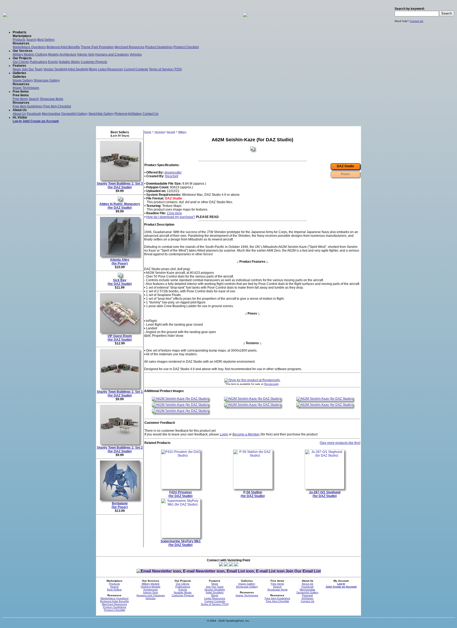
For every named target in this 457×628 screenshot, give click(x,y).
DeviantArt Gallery (74, 114)
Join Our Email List (303, 571)
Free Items (20, 99)
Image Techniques (26, 88)
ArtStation (135, 114)
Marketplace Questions (29, 47)
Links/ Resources (110, 69)
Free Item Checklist (57, 106)
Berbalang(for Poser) (120, 505)
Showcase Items (51, 99)
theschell (171, 176)
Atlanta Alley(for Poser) (119, 261)
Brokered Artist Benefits (63, 47)
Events (53, 62)
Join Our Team (32, 69)
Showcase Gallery (47, 80)
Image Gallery (23, 80)
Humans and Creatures (112, 54)
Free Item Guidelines (28, 106)
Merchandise (51, 114)
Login (224, 434)
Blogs (93, 69)
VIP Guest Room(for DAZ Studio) (119, 338)
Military (182, 131)
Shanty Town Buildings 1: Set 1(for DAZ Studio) (120, 393)
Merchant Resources (129, 47)
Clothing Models (47, 54)
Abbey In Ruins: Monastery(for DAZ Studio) (119, 206)
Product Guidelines (159, 47)
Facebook (34, 114)
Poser (345, 174)
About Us (19, 114)
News (17, 69)
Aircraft (171, 131)
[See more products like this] (340, 443)
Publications (38, 62)
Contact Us (416, 21)
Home (147, 131)
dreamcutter (173, 172)
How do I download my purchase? (170, 217)
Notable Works (69, 62)
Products (19, 40)
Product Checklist (186, 47)
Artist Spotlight (78, 69)
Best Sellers (45, 40)
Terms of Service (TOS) (165, 69)
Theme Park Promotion (97, 47)
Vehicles (136, 54)
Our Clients (21, 62)
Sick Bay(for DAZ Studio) (120, 282)
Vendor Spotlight (55, 69)
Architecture (67, 54)
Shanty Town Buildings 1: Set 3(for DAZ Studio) (120, 185)
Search (31, 40)
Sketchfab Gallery (101, 114)
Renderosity (271, 384)
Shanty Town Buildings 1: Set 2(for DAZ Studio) (120, 449)
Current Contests (136, 69)
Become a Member (246, 434)
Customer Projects (94, 62)
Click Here (174, 213)
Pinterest (121, 114)
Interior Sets (85, 54)
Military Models (23, 54)
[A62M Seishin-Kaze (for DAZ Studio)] (180, 399)
